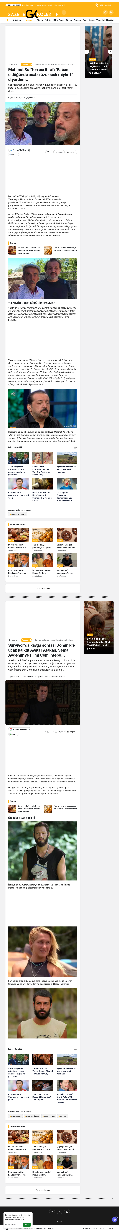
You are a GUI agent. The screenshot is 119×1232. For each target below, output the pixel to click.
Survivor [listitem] (62, 1116)
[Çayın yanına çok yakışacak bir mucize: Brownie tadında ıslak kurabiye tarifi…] (67, 540)
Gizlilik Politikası (10, 1224)
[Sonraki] (110, 52)
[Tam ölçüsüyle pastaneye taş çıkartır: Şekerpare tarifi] (60, 250)
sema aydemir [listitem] (49, 1116)
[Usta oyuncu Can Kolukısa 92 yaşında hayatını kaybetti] (18, 565)
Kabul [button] (27, 1225)
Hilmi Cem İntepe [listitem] (32, 1116)
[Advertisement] (42, 44)
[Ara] (105, 12)
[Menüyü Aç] (64, 12)
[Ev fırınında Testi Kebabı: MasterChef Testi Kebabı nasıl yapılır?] (25, 250)
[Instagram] (67, 1211)
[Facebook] (52, 1211)
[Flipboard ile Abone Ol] (13, 154)
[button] (111, 12)
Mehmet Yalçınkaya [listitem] (18, 514)
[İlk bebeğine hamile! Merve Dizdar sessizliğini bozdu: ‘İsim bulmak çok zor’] (42, 565)
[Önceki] (87, 52)
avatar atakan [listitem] (15, 1116)
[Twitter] (59, 1211)
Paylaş (111, 1228)
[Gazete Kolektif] (32, 14)
